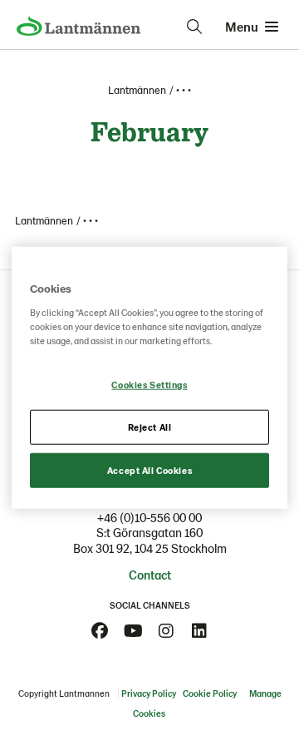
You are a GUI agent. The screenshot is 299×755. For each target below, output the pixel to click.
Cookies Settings (149, 384)
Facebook (99, 631)
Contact (150, 574)
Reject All (150, 426)
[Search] (194, 26)
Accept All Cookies (149, 469)
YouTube (132, 631)
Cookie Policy (210, 693)
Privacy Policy (148, 693)
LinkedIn (199, 631)
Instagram (166, 631)
